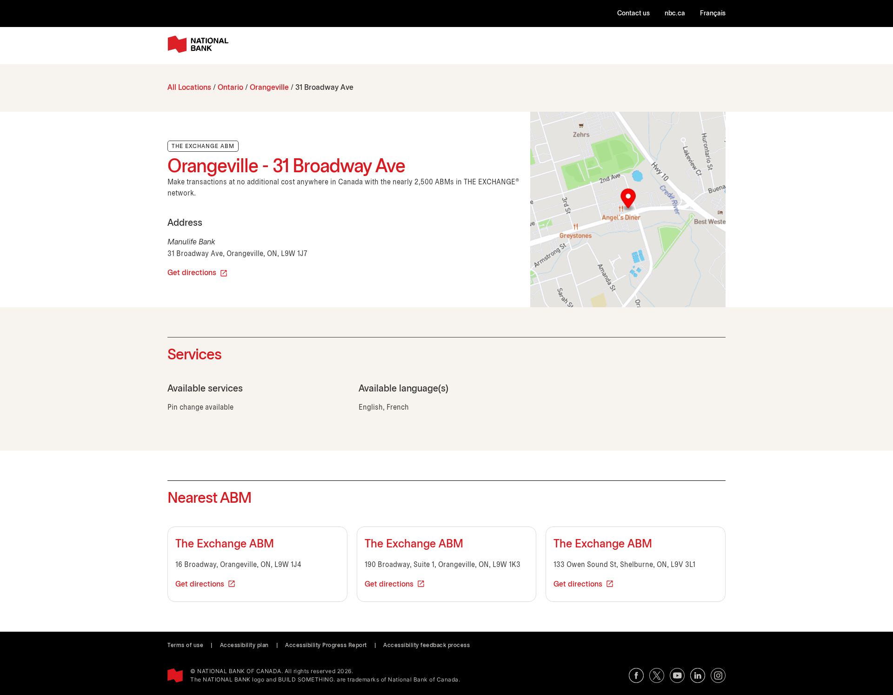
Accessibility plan (244, 645)
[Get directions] (628, 209)
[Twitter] (656, 675)
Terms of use (185, 645)
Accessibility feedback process (426, 645)
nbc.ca (675, 14)
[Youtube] (677, 675)
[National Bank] (200, 44)
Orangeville (269, 87)
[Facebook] (636, 675)
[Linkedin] (697, 675)
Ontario (230, 87)
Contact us (633, 14)
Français (713, 14)
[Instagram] (718, 675)
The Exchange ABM (224, 545)
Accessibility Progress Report (326, 645)
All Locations (189, 87)
